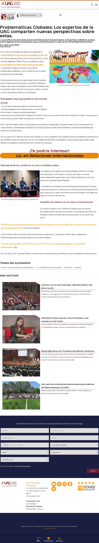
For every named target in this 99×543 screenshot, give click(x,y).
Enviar (93, 471)
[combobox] (5, 445)
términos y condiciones (22, 466)
